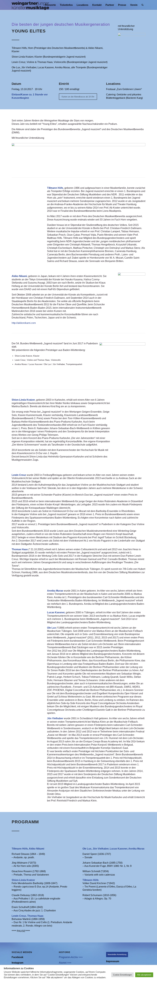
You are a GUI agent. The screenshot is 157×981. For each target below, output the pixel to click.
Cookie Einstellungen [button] (122, 975)
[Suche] (143, 5)
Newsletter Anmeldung (117, 954)
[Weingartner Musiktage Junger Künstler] (30, 5)
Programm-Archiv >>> (71, 957)
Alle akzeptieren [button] (144, 975)
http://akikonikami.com (24, 323)
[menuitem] (50, 5)
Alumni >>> (65, 962)
